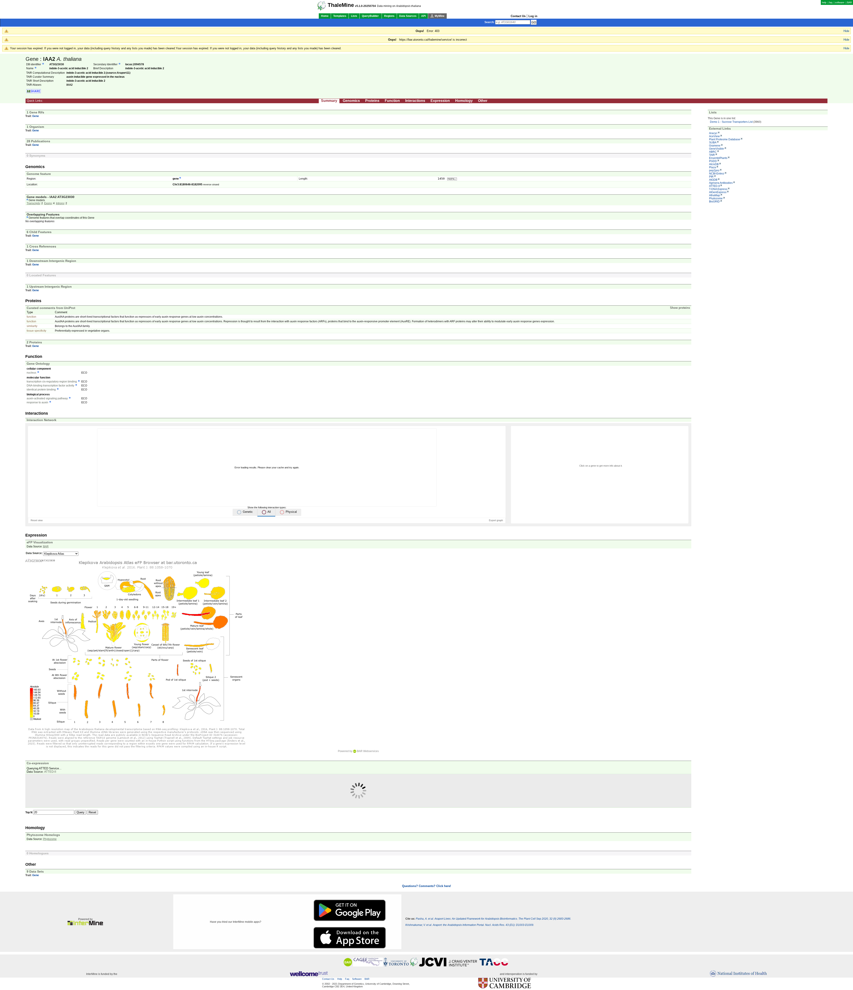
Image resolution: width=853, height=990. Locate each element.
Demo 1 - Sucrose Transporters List (731, 121)
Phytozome (716, 198)
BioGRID (714, 201)
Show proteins (680, 307)
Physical (291, 511)
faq (830, 2)
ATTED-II (714, 186)
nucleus (31, 372)
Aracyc (713, 133)
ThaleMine (341, 5)
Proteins (372, 101)
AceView (714, 136)
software (839, 2)
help (824, 2)
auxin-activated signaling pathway (47, 398)
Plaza (712, 167)
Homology (464, 101)
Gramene (714, 145)
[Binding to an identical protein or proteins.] (57, 389)
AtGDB (713, 179)
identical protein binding (41, 389)
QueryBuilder (370, 16)
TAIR (712, 154)
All (269, 511)
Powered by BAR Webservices (358, 751)
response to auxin (37, 402)
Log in (532, 16)
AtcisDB (714, 164)
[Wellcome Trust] (309, 974)
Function (392, 101)
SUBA (712, 142)
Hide (846, 31)
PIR (711, 176)
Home (325, 16)
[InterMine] (85, 924)
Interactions (415, 101)
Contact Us (518, 16)
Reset (92, 812)
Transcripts (33, 203)
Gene (35, 116)
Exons (48, 203)
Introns (60, 203)
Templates (339, 16)
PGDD (713, 161)
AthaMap (714, 195)
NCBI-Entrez (716, 173)
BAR (849, 2)
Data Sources (408, 16)
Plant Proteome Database (724, 139)
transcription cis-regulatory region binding (52, 381)
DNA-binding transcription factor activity (50, 385)
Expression (440, 101)
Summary (329, 101)
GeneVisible (716, 148)
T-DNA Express (718, 189)
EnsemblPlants (718, 158)
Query (80, 812)
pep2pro (714, 170)
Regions (389, 16)
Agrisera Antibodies (721, 182)
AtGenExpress (717, 192)
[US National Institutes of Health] (738, 974)
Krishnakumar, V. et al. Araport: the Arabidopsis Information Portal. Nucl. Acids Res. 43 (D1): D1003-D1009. (469, 925)
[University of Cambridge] (504, 983)
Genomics (351, 101)
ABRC (713, 151)
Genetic (248, 511)
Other (482, 101)
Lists (354, 16)
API (423, 16)
